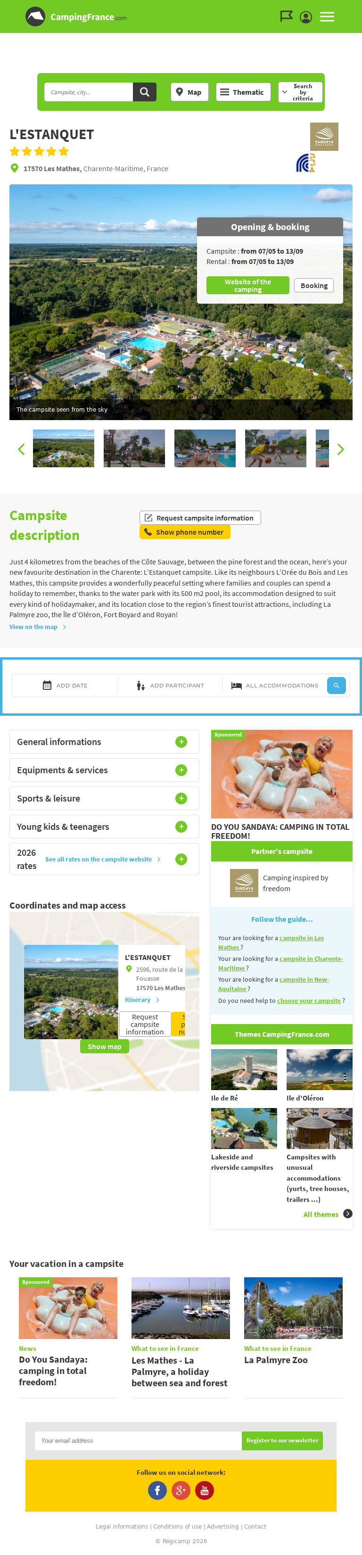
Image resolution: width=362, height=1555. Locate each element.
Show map (105, 1046)
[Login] (308, 17)
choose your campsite (309, 1000)
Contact (255, 1526)
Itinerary (137, 999)
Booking (314, 285)
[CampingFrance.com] (181, 16)
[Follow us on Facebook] (157, 1490)
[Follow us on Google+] (181, 1490)
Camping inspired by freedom (295, 883)
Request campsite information (205, 517)
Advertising (223, 1526)
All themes (321, 1214)
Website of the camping (248, 285)
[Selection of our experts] (324, 148)
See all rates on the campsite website (98, 859)
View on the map (33, 626)
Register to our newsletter (282, 1441)
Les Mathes (170, 988)
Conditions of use (177, 1526)
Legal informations (122, 1526)
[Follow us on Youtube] (204, 1490)
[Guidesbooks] (288, 16)
